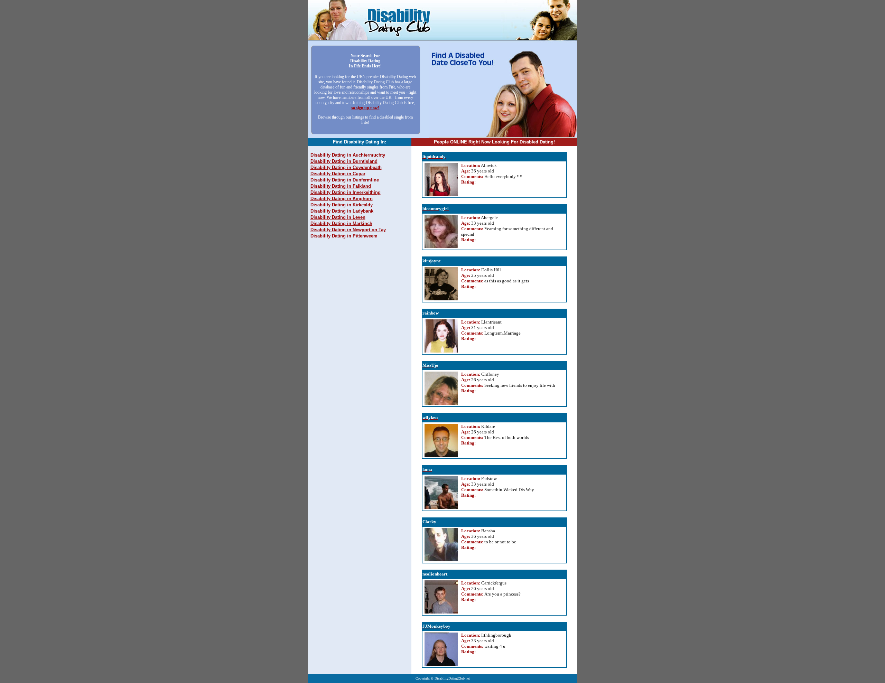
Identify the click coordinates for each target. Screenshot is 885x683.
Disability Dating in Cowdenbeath (346, 167)
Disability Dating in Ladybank (341, 211)
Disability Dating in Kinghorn (341, 198)
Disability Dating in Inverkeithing (345, 192)
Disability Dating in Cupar (337, 173)
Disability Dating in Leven (337, 217)
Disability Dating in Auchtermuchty (347, 155)
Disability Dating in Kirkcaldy (341, 204)
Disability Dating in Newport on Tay (348, 229)
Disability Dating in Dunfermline (344, 180)
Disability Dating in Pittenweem (344, 235)
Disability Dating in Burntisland (344, 161)
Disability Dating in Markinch (341, 223)
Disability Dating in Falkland (340, 186)
